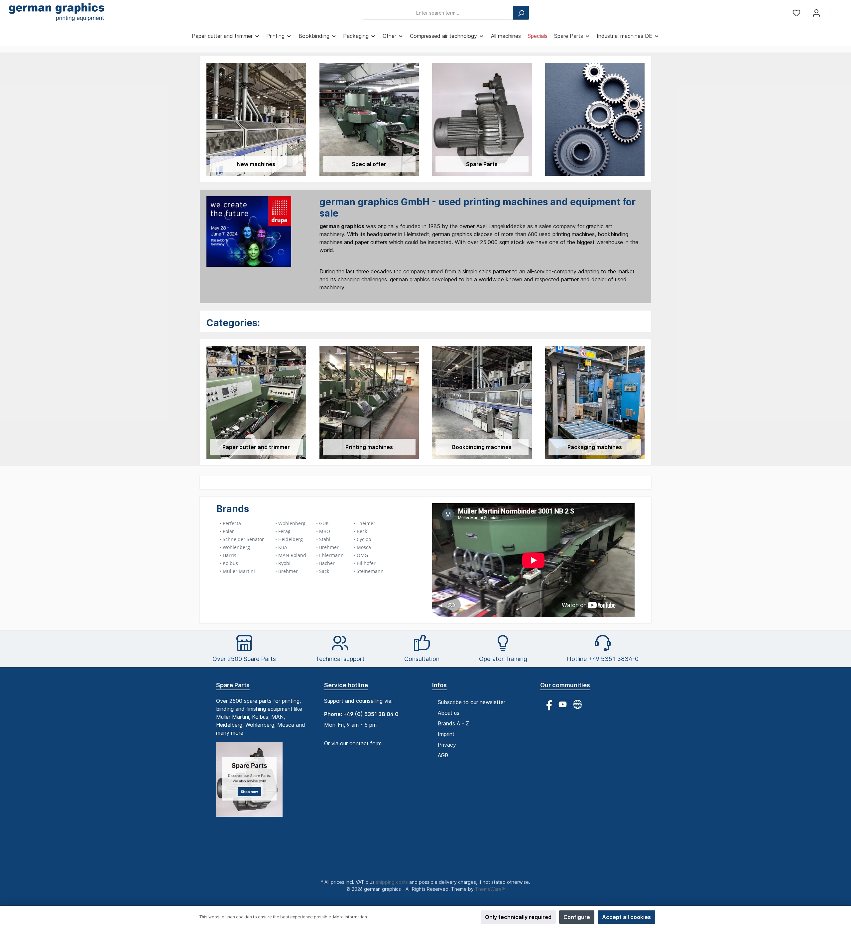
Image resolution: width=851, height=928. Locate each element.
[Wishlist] (796, 13)
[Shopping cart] (840, 11)
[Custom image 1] (252, 782)
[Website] (577, 704)
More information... (351, 916)
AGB (443, 755)
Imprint (446, 734)
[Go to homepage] (56, 13)
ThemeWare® (490, 889)
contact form (365, 743)
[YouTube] (562, 704)
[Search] (521, 13)
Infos (439, 685)
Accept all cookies (626, 917)
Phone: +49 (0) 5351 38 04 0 (361, 714)
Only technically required (518, 917)
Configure (576, 917)
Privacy (447, 744)
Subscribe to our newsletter (471, 702)
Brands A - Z (453, 723)
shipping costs (392, 882)
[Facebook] (547, 704)
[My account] (816, 13)
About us (448, 712)
